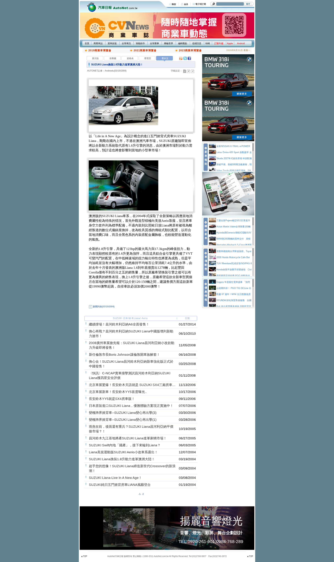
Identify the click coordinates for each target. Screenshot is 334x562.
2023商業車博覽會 (190, 50)
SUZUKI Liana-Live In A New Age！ (115, 478)
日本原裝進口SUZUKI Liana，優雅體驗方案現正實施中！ (131, 406)
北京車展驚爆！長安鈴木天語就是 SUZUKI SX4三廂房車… (132, 385)
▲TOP (84, 556)
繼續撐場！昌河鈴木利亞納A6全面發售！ (119, 324)
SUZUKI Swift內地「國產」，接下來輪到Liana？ (125, 445)
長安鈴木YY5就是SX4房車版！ (112, 399)
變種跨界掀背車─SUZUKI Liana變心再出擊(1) (122, 419)
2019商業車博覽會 (99, 50)
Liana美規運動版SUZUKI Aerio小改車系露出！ (123, 452)
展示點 (95, 58)
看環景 (147, 58)
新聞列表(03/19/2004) (103, 306)
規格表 (130, 58)
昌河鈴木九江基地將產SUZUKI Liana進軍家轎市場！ (128, 438)
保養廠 (112, 58)
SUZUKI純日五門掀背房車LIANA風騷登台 (120, 485)
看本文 (165, 58)
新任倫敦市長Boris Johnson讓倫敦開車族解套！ (124, 354)
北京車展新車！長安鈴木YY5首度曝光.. (118, 392)
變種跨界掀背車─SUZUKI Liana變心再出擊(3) (122, 412)
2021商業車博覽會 (145, 50)
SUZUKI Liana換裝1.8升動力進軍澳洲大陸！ (122, 459)
